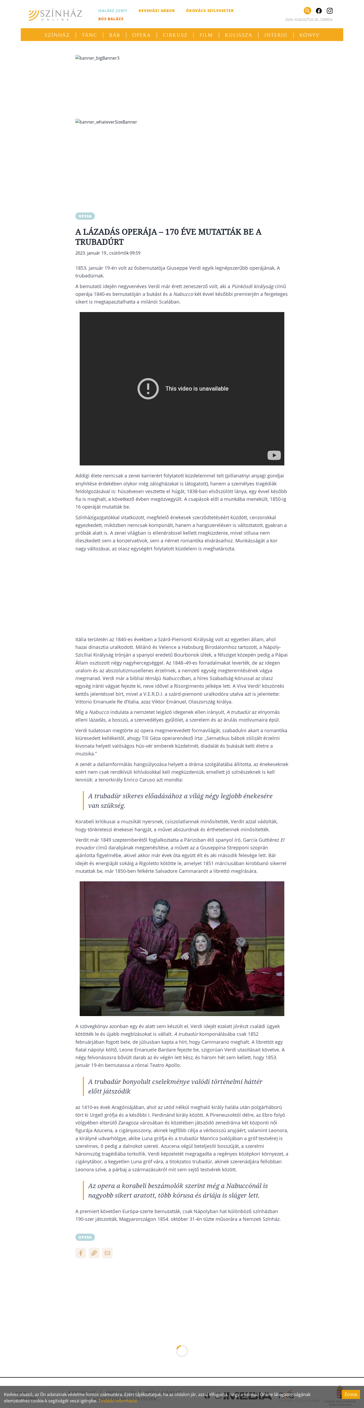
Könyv (310, 35)
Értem (351, 1394)
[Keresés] (307, 10)
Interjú (275, 35)
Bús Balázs (110, 18)
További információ (117, 1401)
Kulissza (238, 35)
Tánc (89, 35)
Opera (141, 35)
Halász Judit (112, 10)
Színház (57, 35)
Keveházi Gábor (157, 10)
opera (85, 216)
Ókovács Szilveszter (210, 10)
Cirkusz (175, 35)
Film (206, 35)
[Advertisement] (182, 166)
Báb (114, 35)
